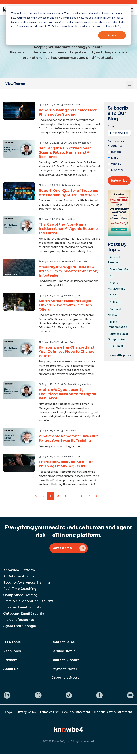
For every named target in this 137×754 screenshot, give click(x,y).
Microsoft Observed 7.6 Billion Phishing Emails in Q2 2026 (66, 464)
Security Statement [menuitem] (76, 712)
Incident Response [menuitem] (18, 620)
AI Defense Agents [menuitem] (18, 576)
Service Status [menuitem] (63, 651)
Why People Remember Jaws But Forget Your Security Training (68, 438)
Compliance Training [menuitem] (20, 595)
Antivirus (115, 302)
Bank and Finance (114, 312)
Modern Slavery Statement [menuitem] (113, 712)
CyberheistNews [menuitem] (65, 678)
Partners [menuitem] (10, 660)
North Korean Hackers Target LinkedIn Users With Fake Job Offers (65, 305)
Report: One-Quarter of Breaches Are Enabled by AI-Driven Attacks (68, 192)
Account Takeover (114, 260)
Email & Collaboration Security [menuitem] (28, 601)
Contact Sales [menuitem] (63, 642)
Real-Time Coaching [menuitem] (19, 589)
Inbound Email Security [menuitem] (22, 607)
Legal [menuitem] (9, 712)
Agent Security (119, 269)
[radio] (119, 152)
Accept (112, 35)
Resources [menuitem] (12, 651)
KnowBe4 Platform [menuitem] (19, 570)
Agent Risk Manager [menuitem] (19, 626)
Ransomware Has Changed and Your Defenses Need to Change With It (66, 351)
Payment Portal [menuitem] (64, 669)
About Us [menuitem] (10, 669)
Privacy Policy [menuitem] (26, 712)
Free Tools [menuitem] (12, 642)
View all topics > (120, 355)
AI (111, 276)
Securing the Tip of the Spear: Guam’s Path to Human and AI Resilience (65, 152)
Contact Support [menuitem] (65, 660)
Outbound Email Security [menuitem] (23, 613)
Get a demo (62, 548)
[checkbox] (119, 161)
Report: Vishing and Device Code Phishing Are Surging (68, 112)
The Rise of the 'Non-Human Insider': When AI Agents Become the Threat (68, 228)
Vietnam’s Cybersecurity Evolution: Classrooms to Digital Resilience (67, 394)
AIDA (113, 295)
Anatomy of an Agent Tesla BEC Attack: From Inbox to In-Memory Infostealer (68, 271)
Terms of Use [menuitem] (49, 712)
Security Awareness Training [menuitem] (26, 582)
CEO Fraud (116, 346)
